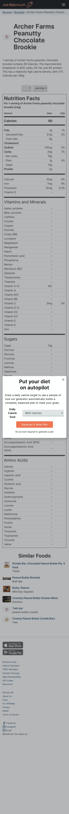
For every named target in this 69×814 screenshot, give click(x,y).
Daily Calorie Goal (12, 413)
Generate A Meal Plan (35, 424)
